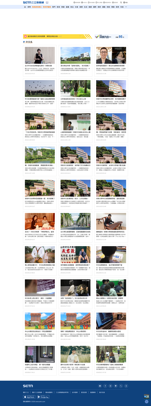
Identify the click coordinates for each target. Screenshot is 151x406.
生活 (85, 7)
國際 (94, 7)
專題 (112, 7)
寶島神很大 (108, 2)
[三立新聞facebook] (105, 386)
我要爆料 (93, 392)
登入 (126, 2)
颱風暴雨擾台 (37, 7)
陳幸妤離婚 (47, 7)
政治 (72, 7)
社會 (76, 7)
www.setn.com (40, 401)
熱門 (53, 7)
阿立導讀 (99, 2)
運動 (103, 7)
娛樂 (81, 7)
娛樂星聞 (77, 2)
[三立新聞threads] (126, 386)
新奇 (117, 7)
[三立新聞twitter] (121, 386)
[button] (121, 2)
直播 (67, 7)
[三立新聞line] (115, 386)
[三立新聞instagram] (110, 386)
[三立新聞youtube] (100, 386)
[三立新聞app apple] (29, 397)
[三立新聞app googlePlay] (43, 397)
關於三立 (26, 392)
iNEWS (85, 2)
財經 (108, 7)
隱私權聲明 (48, 392)
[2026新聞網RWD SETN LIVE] (47, 2)
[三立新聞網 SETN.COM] (25, 7)
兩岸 (99, 7)
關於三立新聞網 (37, 392)
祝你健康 (92, 2)
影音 (58, 7)
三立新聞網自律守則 (62, 392)
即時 (29, 7)
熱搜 (62, 7)
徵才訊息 (102, 392)
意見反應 (84, 392)
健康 (90, 7)
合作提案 (75, 392)
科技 (122, 7)
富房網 (116, 2)
